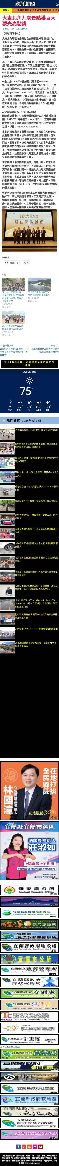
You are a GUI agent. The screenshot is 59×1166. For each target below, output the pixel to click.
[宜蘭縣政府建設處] (29, 1009)
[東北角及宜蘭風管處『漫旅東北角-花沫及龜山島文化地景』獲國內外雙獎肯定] (13, 284)
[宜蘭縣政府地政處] (29, 952)
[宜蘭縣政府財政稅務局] (29, 986)
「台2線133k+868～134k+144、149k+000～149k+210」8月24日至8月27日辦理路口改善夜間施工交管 (36, 603)
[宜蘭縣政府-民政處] (10, 1047)
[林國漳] (29, 819)
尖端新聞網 (22, 29)
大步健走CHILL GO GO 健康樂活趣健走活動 (36, 628)
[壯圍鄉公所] (29, 1032)
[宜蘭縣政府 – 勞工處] (29, 1139)
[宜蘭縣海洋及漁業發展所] (29, 940)
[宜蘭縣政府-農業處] (29, 1058)
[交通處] (29, 998)
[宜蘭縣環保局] (29, 917)
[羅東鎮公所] (29, 894)
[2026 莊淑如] (29, 879)
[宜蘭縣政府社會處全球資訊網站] (29, 1093)
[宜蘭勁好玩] (29, 906)
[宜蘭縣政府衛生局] (29, 1070)
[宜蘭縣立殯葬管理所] (29, 975)
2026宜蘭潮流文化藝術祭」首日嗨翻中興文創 (36, 429)
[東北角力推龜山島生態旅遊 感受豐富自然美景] (39, 284)
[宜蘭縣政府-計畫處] (29, 1044)
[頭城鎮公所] (29, 1021)
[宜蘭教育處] (29, 1104)
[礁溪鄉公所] (29, 929)
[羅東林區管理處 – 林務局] (29, 1081)
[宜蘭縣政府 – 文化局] (29, 1116)
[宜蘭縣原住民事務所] (29, 1127)
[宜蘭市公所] (29, 963)
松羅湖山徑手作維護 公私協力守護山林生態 (36, 501)
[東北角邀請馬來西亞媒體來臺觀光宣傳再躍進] (13, 317)
